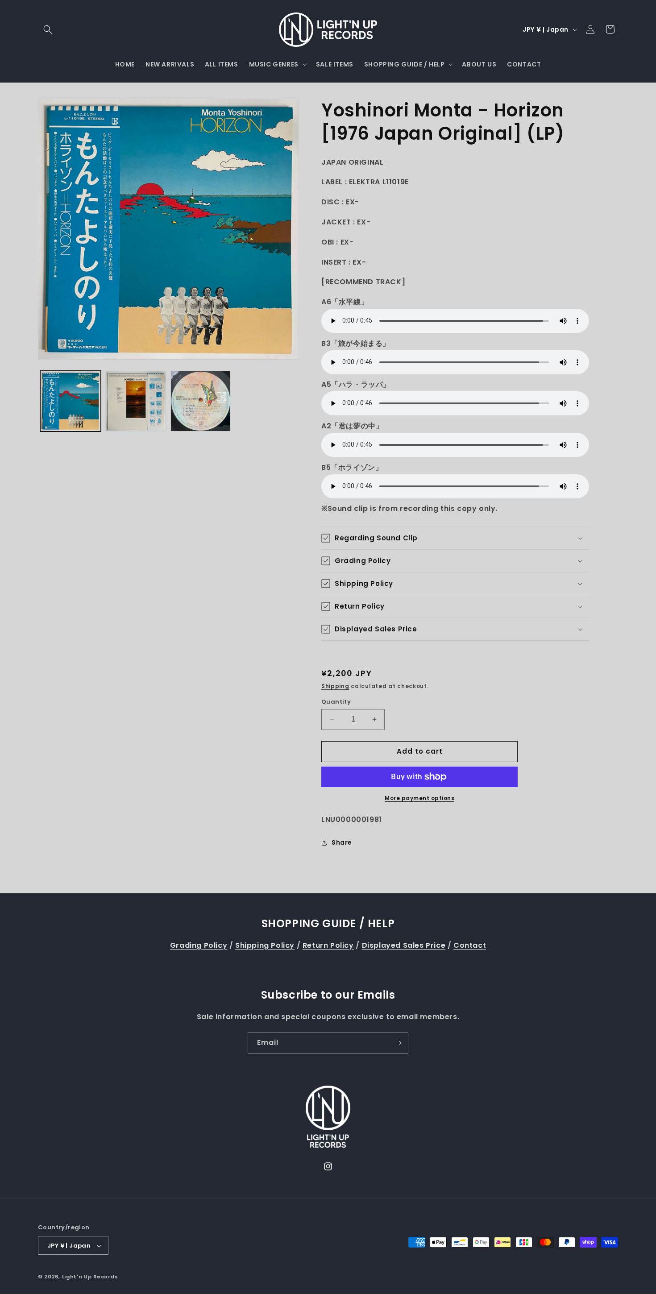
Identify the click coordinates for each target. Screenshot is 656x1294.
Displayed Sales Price (404, 945)
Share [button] (342, 842)
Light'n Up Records (90, 1277)
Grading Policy (198, 945)
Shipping (335, 686)
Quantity (336, 701)
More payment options (419, 798)
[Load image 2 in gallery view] (135, 401)
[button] (48, 29)
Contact (469, 945)
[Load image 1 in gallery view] (70, 401)
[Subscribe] (398, 1043)
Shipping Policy (265, 945)
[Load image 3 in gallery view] (200, 401)
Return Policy (328, 945)
